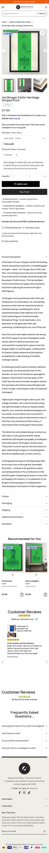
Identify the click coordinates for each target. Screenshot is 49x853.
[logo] (24, 7)
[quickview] (13, 574)
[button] (3, 7)
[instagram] (24, 792)
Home (4, 22)
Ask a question (11, 241)
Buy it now (24, 192)
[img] (24, 615)
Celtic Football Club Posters (20, 22)
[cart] (46, 7)
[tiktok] (29, 792)
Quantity (6, 176)
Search (42, 13)
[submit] (44, 831)
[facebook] (20, 792)
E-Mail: (15, 788)
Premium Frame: (13, 149)
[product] (42, 33)
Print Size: (12, 132)
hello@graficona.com (27, 788)
